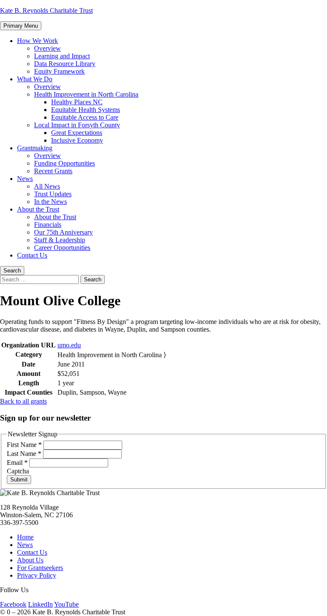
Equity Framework (59, 71)
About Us (30, 560)
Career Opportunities (62, 247)
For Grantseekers (40, 567)
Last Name (24, 453)
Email (17, 462)
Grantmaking (34, 148)
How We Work (37, 40)
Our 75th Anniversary (63, 232)
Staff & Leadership (59, 240)
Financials (47, 224)
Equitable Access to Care (84, 117)
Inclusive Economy (77, 140)
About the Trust (38, 209)
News (25, 178)
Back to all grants (23, 401)
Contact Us (32, 255)
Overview (47, 48)
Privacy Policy (36, 575)
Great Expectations (76, 132)
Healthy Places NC (77, 102)
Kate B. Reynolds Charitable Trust (46, 10)
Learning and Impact (62, 56)
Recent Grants (53, 171)
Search (12, 270)
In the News (50, 201)
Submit (19, 479)
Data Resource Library (64, 63)
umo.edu (69, 345)
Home (25, 537)
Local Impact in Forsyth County (77, 125)
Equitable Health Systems (85, 109)
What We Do (34, 79)
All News (47, 186)
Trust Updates (53, 194)
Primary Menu (20, 26)
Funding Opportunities (64, 163)
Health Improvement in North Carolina (86, 94)
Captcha (18, 471)
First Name (24, 444)
